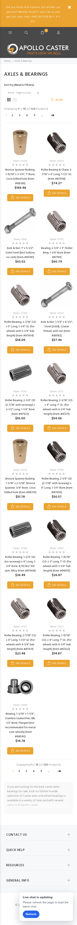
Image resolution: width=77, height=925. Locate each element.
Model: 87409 (56, 470)
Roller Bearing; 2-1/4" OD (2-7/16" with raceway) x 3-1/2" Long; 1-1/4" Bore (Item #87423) (20, 407)
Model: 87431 (20, 627)
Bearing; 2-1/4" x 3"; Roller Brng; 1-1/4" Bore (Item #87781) (56, 253)
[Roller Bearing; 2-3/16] (56, 373)
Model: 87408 (20, 548)
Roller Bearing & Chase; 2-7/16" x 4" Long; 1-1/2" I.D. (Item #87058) (56, 174)
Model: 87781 (56, 239)
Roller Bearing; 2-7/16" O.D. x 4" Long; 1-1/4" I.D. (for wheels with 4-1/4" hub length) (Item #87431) (20, 642)
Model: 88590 (20, 705)
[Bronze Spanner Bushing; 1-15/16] (20, 142)
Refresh (31, 914)
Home (7, 61)
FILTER (59, 100)
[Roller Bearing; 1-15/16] (56, 530)
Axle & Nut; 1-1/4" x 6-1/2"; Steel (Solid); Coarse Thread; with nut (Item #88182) (57, 329)
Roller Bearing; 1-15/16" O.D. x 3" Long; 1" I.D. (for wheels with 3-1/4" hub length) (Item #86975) (56, 564)
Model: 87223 (57, 627)
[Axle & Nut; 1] (20, 221)
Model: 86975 (56, 548)
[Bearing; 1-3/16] (20, 686)
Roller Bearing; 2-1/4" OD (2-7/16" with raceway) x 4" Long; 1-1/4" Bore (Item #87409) (56, 485)
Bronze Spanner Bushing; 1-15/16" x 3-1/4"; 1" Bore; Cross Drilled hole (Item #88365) (20, 176)
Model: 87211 (56, 392)
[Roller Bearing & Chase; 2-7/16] (56, 142)
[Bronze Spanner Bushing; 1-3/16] (20, 451)
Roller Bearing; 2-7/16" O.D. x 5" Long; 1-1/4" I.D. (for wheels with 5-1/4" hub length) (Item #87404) (20, 329)
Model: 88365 (20, 161)
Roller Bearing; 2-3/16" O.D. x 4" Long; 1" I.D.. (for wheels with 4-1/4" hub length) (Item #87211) (57, 407)
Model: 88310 (20, 470)
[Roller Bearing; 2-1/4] (20, 373)
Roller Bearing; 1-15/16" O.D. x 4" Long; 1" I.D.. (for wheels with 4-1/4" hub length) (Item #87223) (56, 642)
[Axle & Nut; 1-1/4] (57, 294)
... (42, 115)
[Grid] (9, 100)
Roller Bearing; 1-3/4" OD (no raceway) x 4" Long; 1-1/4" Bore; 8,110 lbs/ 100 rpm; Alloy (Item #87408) (20, 564)
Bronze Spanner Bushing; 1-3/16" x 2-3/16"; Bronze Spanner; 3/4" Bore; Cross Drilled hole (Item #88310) (20, 485)
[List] (15, 100)
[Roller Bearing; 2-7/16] (20, 294)
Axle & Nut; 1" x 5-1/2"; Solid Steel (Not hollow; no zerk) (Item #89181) (20, 253)
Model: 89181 (20, 239)
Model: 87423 (20, 392)
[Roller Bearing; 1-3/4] (20, 530)
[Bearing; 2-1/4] (56, 221)
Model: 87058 (57, 161)
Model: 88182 (57, 313)
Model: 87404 (20, 313)
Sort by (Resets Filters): (19, 85)
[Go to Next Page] (52, 115)
